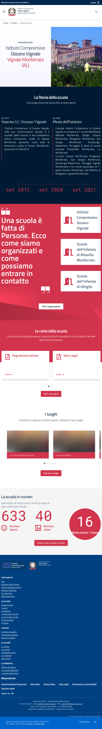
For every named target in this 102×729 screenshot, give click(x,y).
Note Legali (71, 355)
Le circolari (5, 649)
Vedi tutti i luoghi (51, 473)
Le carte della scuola (9, 617)
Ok (95, 722)
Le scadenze (6, 655)
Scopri (7, 374)
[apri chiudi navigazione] (3, 11)
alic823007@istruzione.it (46, 703)
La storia (4, 623)
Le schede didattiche (9, 670)
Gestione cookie (8, 688)
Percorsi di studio (8, 637)
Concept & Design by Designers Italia (84, 716)
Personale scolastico (9, 634)
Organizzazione (7, 620)
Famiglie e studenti (9, 631)
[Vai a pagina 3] (50, 463)
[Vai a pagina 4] (52, 463)
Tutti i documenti (51, 393)
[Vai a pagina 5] (55, 463)
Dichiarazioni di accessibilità (84, 684)
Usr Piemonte (6, 593)
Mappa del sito (8, 678)
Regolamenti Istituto (25, 355)
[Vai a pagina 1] (48, 386)
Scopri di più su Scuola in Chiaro (51, 542)
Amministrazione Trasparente (14, 684)
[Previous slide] (3, 191)
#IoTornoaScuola (8, 596)
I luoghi (4, 608)
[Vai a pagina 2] (51, 386)
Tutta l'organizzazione (51, 306)
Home (5, 22)
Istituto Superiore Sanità (11, 587)
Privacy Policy (49, 684)
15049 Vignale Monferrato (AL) (58, 701)
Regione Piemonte (8, 590)
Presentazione (7, 605)
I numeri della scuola (9, 614)
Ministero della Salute (10, 584)
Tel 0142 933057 (25, 703)
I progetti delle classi (9, 673)
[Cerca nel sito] (96, 12)
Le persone (5, 611)
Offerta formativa (8, 667)
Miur (3, 581)
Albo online (6, 658)
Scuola (14, 22)
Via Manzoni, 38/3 (39, 701)
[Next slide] (99, 191)
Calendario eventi (8, 652)
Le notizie (5, 646)
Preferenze (84, 722)
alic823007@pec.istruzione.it (72, 703)
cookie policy (40, 723)
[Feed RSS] (12, 693)
